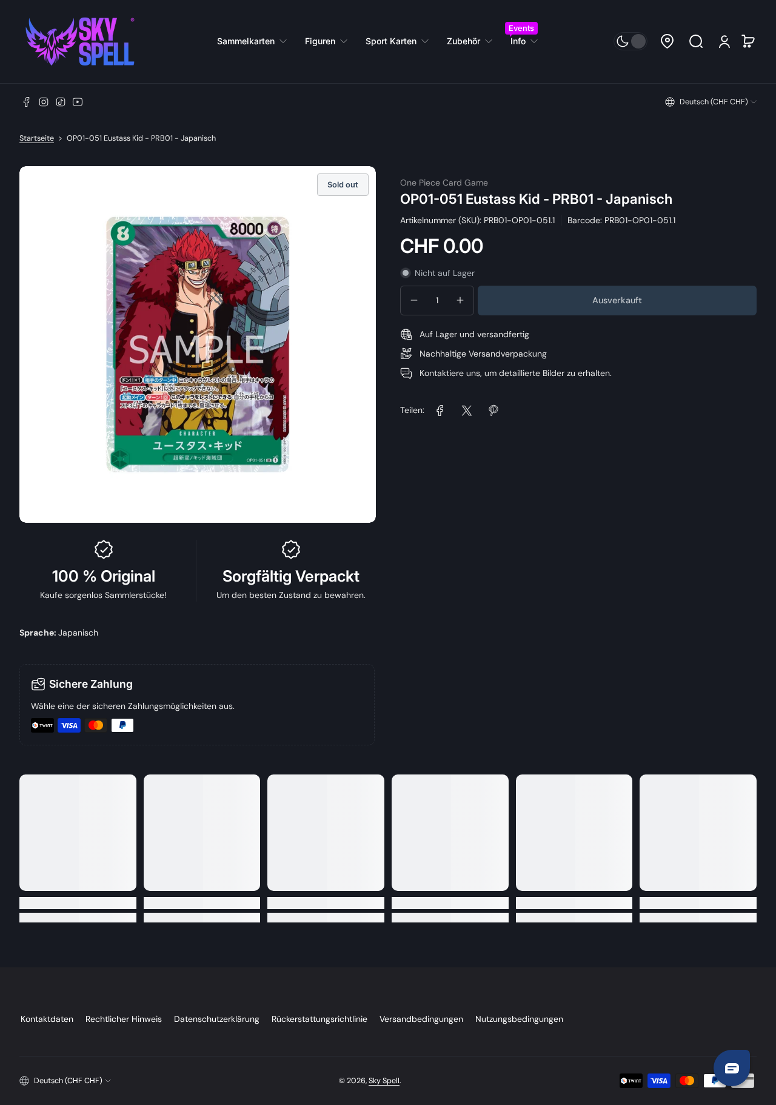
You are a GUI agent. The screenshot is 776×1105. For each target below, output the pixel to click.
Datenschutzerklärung (216, 1018)
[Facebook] (26, 102)
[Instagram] (43, 102)
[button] (667, 41)
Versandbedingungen (421, 1018)
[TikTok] (60, 102)
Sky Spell (384, 1081)
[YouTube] (77, 102)
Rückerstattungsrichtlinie (319, 1018)
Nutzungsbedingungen (519, 1018)
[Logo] (80, 41)
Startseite (36, 138)
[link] (256, 41)
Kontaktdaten (47, 1018)
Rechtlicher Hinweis (123, 1018)
